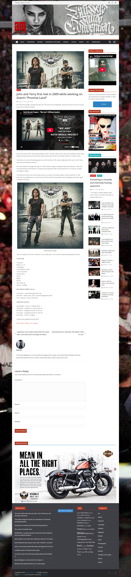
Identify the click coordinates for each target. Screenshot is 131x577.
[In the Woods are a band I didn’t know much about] (94, 242)
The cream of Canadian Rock (23, 529)
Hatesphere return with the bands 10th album (108, 271)
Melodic (92, 529)
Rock (79, 545)
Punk (86, 542)
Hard (89, 526)
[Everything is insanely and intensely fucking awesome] (102, 165)
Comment (19, 380)
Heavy (80, 528)
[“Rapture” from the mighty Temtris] (94, 262)
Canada (79, 518)
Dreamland (84, 520)
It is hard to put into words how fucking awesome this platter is (108, 217)
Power (90, 539)
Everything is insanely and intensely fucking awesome (101, 182)
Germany (80, 526)
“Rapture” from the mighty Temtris (107, 261)
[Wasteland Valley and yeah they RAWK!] (94, 253)
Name (17, 404)
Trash (82, 552)
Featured (93, 175)
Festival (89, 520)
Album (78, 513)
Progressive (81, 542)
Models (65, 42)
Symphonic (80, 549)
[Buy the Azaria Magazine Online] (102, 116)
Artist (91, 513)
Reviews (40, 42)
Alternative (84, 513)
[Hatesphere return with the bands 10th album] (94, 273)
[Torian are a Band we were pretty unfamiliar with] (94, 231)
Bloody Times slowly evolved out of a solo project (30, 564)
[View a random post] (114, 42)
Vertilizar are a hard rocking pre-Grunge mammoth (108, 294)
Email (17, 413)
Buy (88, 42)
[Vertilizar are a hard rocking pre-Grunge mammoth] (94, 296)
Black (82, 515)
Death (87, 518)
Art (89, 513)
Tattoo (73, 42)
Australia (79, 515)
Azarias (31, 101)
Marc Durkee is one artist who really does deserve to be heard (34, 539)
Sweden (90, 545)
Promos (100, 547)
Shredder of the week (52, 42)
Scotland (84, 546)
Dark (84, 517)
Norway (84, 536)
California (87, 515)
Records (92, 542)
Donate (103, 104)
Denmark (92, 518)
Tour (79, 552)
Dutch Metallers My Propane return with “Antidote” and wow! (108, 205)
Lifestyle (100, 528)
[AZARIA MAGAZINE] (65, 6)
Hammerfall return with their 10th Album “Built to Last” (68, 333)
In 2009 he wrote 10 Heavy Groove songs (27, 550)
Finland (80, 523)
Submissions (96, 42)
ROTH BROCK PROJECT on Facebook (27, 323)
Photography (82, 539)
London (88, 529)
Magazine (101, 532)
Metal (80, 533)
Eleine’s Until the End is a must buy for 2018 (108, 283)
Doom (78, 520)
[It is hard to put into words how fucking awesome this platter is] (94, 218)
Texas (90, 549)
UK (86, 552)
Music (22, 42)
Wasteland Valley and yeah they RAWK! (108, 251)
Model (86, 533)
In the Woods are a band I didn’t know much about (107, 241)
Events (81, 42)
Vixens (79, 555)
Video (91, 552)
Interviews (30, 42)
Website (17, 422)
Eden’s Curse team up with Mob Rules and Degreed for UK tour (34, 546)
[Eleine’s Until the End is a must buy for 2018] (94, 284)
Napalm (79, 536)
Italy (84, 529)
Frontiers (86, 523)
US (88, 552)
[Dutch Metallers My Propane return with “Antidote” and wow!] (94, 206)
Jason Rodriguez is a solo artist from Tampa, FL (29, 560)
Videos (100, 562)
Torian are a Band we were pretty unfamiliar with (108, 229)
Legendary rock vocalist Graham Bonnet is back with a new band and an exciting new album (33, 333)
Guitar (85, 525)
